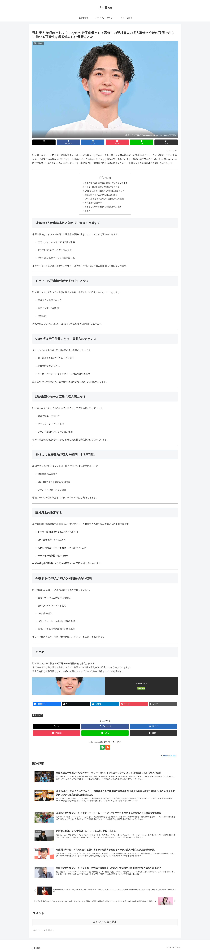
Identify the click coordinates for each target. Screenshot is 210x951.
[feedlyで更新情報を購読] (102, 747)
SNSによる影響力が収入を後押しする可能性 (104, 199)
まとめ (87, 210)
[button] (166, 142)
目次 (101, 177)
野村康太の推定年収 (93, 203)
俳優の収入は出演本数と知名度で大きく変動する (106, 183)
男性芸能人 (38, 715)
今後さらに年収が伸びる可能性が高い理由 (103, 207)
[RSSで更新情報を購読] (107, 747)
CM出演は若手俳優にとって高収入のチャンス (105, 191)
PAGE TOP (203, 920)
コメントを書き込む (105, 921)
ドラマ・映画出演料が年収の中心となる (102, 187)
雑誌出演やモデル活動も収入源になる (101, 195)
